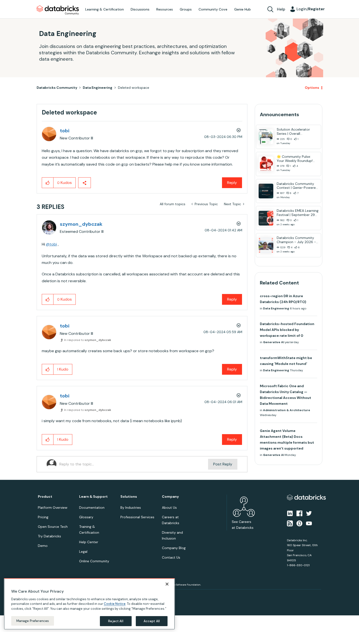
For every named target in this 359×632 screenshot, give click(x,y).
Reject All (115, 621)
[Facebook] (299, 513)
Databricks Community (57, 10)
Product (45, 497)
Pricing (43, 517)
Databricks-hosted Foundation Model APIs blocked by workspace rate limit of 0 (287, 330)
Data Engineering (97, 87)
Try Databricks (49, 536)
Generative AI (273, 342)
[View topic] (266, 136)
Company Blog (174, 548)
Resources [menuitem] (164, 9)
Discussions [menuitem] (140, 9)
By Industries (130, 507)
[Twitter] (309, 513)
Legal (83, 551)
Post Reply (222, 464)
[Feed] (290, 523)
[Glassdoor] (299, 523)
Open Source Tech (53, 526)
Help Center (88, 542)
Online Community (94, 561)
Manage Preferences (32, 621)
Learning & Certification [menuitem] (104, 9)
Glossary (86, 517)
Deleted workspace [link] (133, 87)
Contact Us (171, 557)
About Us (169, 507)
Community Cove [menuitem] (213, 9)
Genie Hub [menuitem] (242, 9)
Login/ (310, 8)
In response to (87, 340)
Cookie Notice (115, 604)
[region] (89, 604)
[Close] (167, 584)
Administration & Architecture (286, 410)
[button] (47, 183)
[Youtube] (309, 523)
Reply (232, 182)
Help (281, 9)
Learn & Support (93, 497)
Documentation (92, 507)
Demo (43, 545)
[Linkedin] (290, 513)
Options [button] (312, 87)
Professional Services (137, 517)
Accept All (152, 621)
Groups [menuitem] (186, 9)
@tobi (51, 244)
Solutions (128, 497)
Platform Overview (52, 507)
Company (170, 497)
